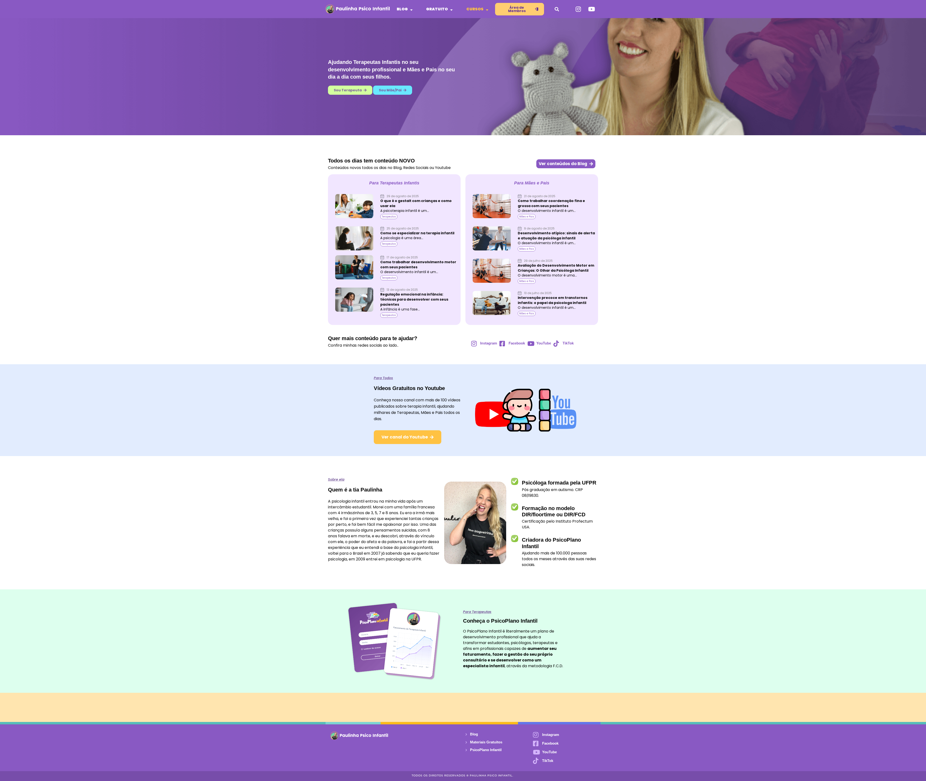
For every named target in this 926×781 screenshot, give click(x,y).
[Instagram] (578, 9)
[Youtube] (592, 9)
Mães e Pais (526, 216)
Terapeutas (389, 216)
